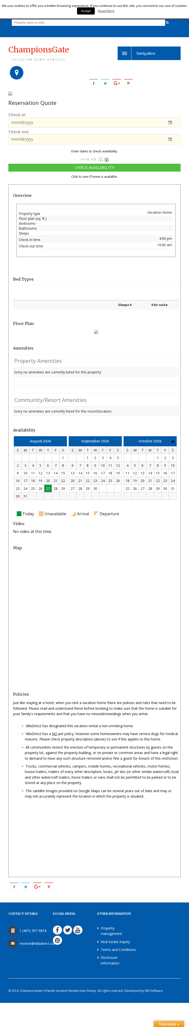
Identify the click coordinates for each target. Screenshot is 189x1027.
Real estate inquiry (115, 941)
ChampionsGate (38, 53)
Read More (106, 11)
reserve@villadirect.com (38, 943)
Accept (86, 11)
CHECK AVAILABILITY (94, 167)
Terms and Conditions (118, 949)
